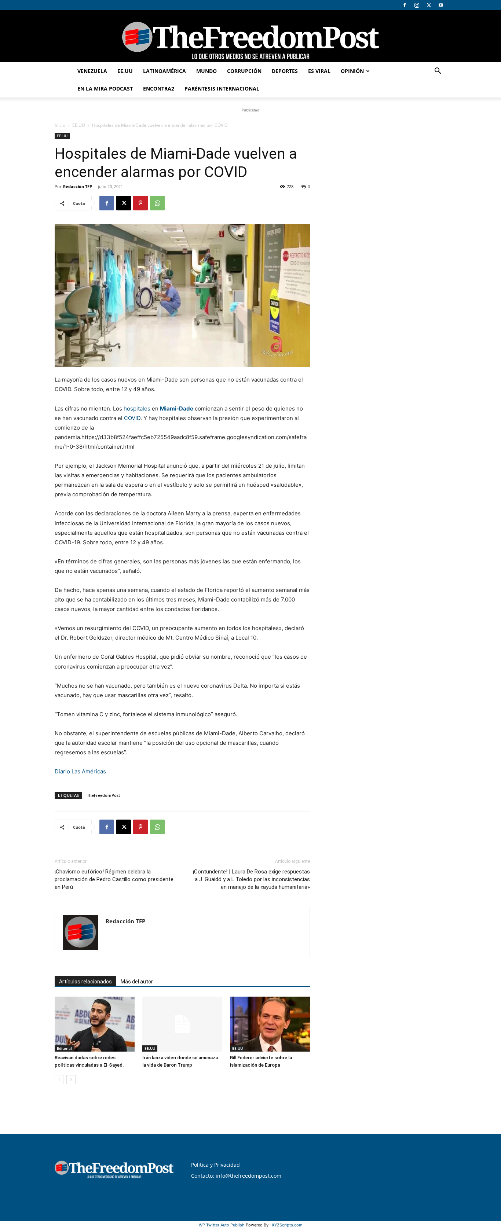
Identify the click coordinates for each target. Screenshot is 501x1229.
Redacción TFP (77, 186)
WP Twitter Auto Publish (222, 1225)
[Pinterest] (140, 203)
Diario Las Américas (80, 771)
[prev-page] (59, 1079)
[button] (437, 71)
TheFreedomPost (103, 795)
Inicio (60, 125)
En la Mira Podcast (105, 88)
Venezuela (92, 70)
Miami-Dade (176, 408)
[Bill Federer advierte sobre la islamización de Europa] (270, 1024)
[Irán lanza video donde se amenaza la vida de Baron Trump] (182, 1024)
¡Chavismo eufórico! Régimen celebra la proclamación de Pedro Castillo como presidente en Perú (114, 879)
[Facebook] (404, 5)
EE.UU (125, 70)
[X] (428, 5)
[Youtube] (440, 5)
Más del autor (137, 982)
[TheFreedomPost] (250, 36)
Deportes (285, 70)
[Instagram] (416, 5)
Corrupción (244, 70)
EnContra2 (158, 88)
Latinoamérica (164, 70)
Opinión (352, 70)
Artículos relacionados (85, 982)
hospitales (137, 408)
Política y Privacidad (215, 1164)
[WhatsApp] (157, 203)
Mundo (206, 70)
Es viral (319, 70)
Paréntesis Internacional (221, 88)
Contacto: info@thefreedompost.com (236, 1175)
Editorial (64, 1048)
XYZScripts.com (287, 1225)
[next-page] (71, 1079)
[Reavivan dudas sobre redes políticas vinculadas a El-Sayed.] (95, 1024)
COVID (132, 418)
